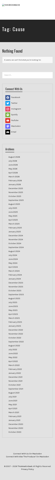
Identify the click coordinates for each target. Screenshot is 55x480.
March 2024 (14, 271)
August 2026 (14, 157)
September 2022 (16, 341)
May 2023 (12, 310)
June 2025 (13, 212)
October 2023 (14, 290)
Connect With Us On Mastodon (27, 453)
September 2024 (16, 247)
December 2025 (15, 188)
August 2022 (14, 345)
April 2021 (12, 408)
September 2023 (16, 294)
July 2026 (12, 161)
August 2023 (14, 298)
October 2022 (14, 338)
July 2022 (12, 349)
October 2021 (14, 385)
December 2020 (15, 424)
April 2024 (13, 267)
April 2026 (13, 173)
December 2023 (15, 283)
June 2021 (12, 400)
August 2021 (13, 393)
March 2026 (14, 176)
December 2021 (15, 377)
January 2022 (14, 373)
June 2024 (13, 259)
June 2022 (13, 353)
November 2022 (15, 334)
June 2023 (13, 306)
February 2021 (14, 416)
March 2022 (14, 365)
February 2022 (15, 369)
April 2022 (13, 361)
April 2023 (13, 314)
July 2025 (12, 208)
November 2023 (15, 286)
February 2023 (15, 322)
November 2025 (15, 192)
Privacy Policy (27, 469)
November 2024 (15, 239)
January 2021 (14, 420)
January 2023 (14, 326)
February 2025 (15, 228)
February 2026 (15, 180)
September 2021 (15, 389)
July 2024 (12, 255)
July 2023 (12, 302)
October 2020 (14, 432)
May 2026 (12, 169)
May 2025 (12, 216)
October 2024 (14, 243)
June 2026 (13, 165)
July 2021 (12, 397)
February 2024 (15, 275)
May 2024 (12, 263)
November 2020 (15, 428)
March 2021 (13, 412)
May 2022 (12, 357)
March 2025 (14, 224)
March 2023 (14, 318)
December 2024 (15, 235)
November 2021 (15, 381)
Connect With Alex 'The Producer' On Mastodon (27, 456)
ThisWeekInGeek (25, 466)
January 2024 (14, 279)
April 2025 (13, 220)
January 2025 (14, 231)
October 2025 (14, 196)
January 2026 (14, 184)
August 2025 (14, 204)
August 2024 (14, 251)
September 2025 (16, 200)
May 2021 (12, 404)
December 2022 (15, 330)
